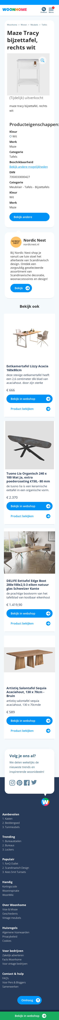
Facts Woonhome (12, 959)
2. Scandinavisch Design (15, 867)
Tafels (44, 24)
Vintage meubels (11, 918)
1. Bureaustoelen (11, 841)
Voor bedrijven (12, 951)
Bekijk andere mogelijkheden (28, 167)
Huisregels (9, 928)
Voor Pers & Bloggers (14, 982)
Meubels (34, 24)
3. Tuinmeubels (11, 827)
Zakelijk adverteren (13, 955)
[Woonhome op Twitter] (34, 783)
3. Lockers (8, 849)
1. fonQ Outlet (10, 863)
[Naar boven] (44, 794)
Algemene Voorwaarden (15, 932)
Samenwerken (10, 986)
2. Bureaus (8, 845)
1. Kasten (7, 818)
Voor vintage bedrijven (14, 963)
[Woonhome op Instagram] (12, 783)
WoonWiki (8, 895)
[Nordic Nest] (16, 242)
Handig (7, 882)
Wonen (24, 24)
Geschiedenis (10, 913)
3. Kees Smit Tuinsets (14, 872)
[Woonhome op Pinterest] (19, 783)
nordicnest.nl (31, 244)
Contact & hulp (13, 974)
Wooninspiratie (10, 890)
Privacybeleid (9, 936)
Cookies (6, 940)
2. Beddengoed (11, 823)
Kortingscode (9, 886)
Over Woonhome (14, 905)
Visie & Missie (10, 909)
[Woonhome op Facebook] (27, 783)
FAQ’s (5, 978)
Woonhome (12, 24)
